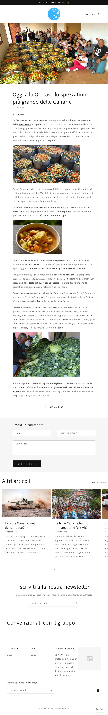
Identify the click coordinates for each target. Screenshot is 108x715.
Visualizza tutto (99, 482)
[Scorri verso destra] (60, 569)
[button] (8, 14)
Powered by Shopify (62, 709)
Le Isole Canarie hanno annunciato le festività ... (73, 525)
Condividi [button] (20, 114)
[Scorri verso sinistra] (48, 569)
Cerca (9, 655)
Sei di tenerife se (50, 709)
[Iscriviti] (76, 603)
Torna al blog (55, 406)
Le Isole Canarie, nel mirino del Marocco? (25, 525)
